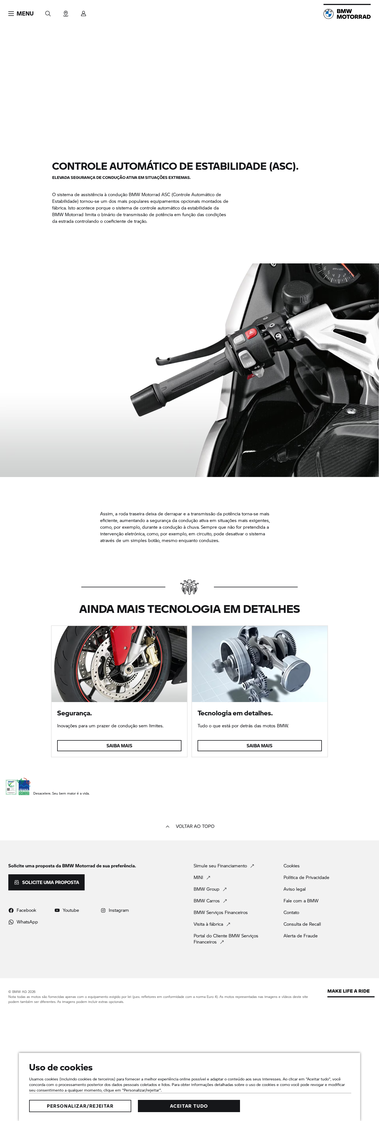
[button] (21, 14)
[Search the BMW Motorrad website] (48, 12)
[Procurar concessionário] (65, 12)
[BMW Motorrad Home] (347, 14)
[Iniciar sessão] (83, 12)
